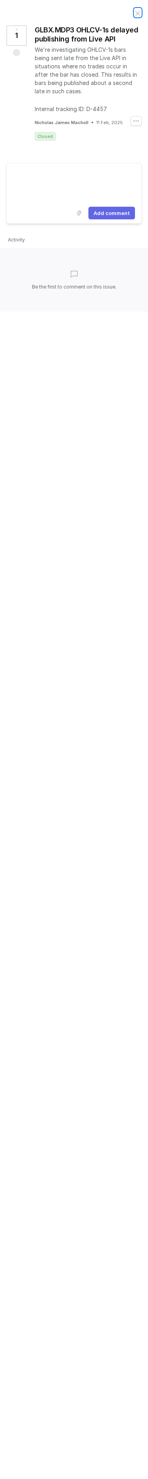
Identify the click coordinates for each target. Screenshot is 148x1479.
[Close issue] (138, 12)
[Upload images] (79, 213)
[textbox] (74, 183)
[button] (16, 52)
